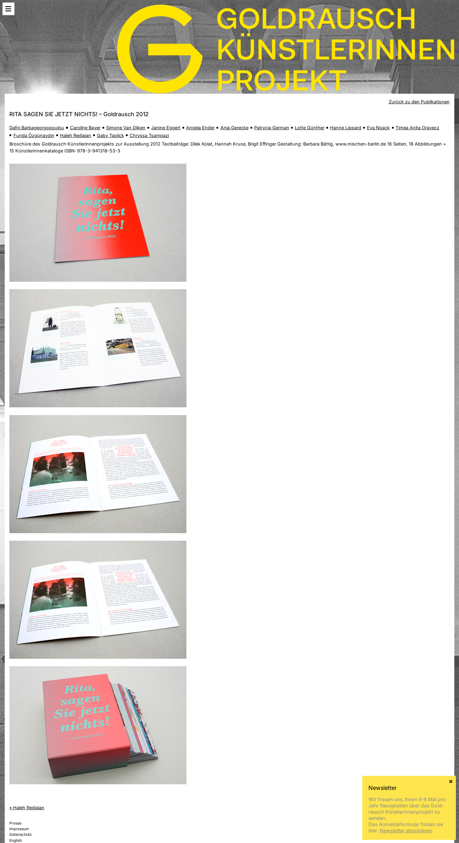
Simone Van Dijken (126, 127)
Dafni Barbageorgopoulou (36, 127)
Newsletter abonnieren (406, 830)
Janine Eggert (165, 127)
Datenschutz (20, 834)
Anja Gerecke (234, 127)
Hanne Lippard (345, 127)
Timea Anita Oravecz (417, 127)
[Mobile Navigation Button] (8, 8)
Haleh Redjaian (75, 135)
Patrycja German (271, 127)
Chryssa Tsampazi (149, 135)
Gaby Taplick (110, 135)
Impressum (19, 828)
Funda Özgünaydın (33, 135)
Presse (15, 823)
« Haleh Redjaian (26, 807)
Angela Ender (200, 127)
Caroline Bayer (85, 127)
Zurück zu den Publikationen (419, 101)
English (15, 840)
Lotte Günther (309, 127)
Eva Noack (378, 127)
